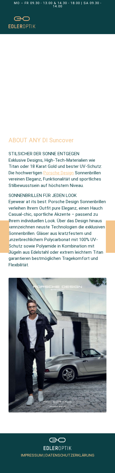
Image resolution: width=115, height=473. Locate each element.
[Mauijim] (110, 236)
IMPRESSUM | (33, 455)
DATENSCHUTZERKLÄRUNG (69, 455)
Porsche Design (58, 173)
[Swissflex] (4, 236)
